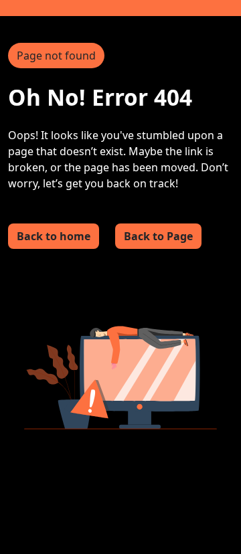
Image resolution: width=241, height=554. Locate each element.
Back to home (53, 236)
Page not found (56, 55)
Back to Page (158, 236)
